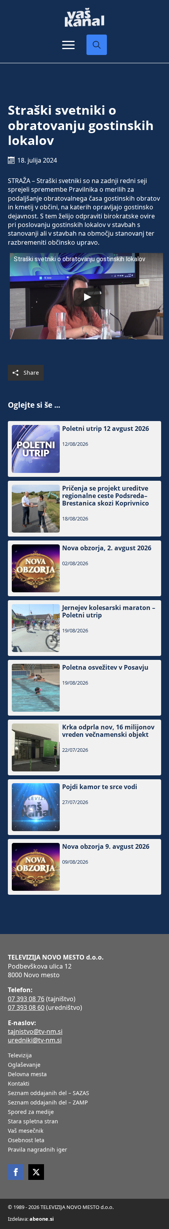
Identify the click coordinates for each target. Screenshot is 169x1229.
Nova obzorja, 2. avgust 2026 (106, 548)
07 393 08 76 (26, 999)
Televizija (20, 1056)
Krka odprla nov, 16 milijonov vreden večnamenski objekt (108, 730)
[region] (84, 1172)
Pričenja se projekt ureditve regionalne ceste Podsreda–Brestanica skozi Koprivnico (105, 496)
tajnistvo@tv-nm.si (35, 1031)
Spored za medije (31, 1112)
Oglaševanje (24, 1065)
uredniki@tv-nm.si (35, 1040)
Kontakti (18, 1084)
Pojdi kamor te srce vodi (99, 787)
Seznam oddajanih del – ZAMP (48, 1103)
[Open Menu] (68, 44)
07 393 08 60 (26, 1007)
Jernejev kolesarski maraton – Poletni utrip (108, 611)
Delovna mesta (27, 1074)
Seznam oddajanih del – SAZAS (48, 1093)
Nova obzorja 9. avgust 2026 (105, 846)
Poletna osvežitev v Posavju (105, 667)
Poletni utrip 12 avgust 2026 (105, 428)
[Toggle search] (96, 45)
